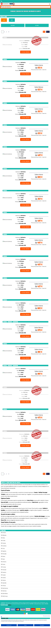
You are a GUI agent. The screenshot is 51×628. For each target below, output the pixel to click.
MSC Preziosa (3, 567)
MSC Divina (3, 537)
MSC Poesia (3, 564)
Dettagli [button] (25, 52)
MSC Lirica (3, 548)
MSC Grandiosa (3, 545)
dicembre (37, 25)
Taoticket (9, 604)
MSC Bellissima (3, 535)
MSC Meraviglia (3, 553)
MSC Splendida (3, 582)
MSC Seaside (3, 575)
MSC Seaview (3, 577)
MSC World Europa (4, 596)
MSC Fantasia (3, 543)
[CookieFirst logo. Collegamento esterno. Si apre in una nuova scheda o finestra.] (1, 616)
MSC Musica (3, 556)
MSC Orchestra (3, 561)
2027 (12, 20)
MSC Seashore (3, 572)
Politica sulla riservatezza (46, 615)
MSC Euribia (3, 540)
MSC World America (4, 588)
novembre (13, 25)
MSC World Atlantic (4, 593)
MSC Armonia (3, 532)
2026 (4, 20)
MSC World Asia (3, 590)
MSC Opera (3, 559)
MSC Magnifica (3, 551)
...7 (6, 31)
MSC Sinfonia (3, 580)
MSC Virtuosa (3, 585)
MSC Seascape (3, 569)
